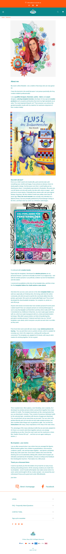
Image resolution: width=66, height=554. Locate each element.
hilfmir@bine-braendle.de (34, 2)
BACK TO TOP (33, 550)
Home (3, 17)
